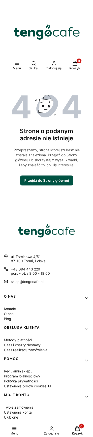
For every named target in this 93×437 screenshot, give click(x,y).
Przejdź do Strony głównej (46, 180)
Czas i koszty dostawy (22, 345)
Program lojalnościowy (22, 376)
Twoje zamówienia (18, 407)
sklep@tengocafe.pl (27, 281)
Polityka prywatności (21, 381)
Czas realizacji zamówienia (25, 350)
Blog (7, 319)
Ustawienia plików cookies (25, 386)
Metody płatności (18, 340)
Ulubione (11, 417)
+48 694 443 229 (25, 269)
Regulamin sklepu (18, 371)
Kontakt (10, 309)
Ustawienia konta (18, 412)
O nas (8, 314)
